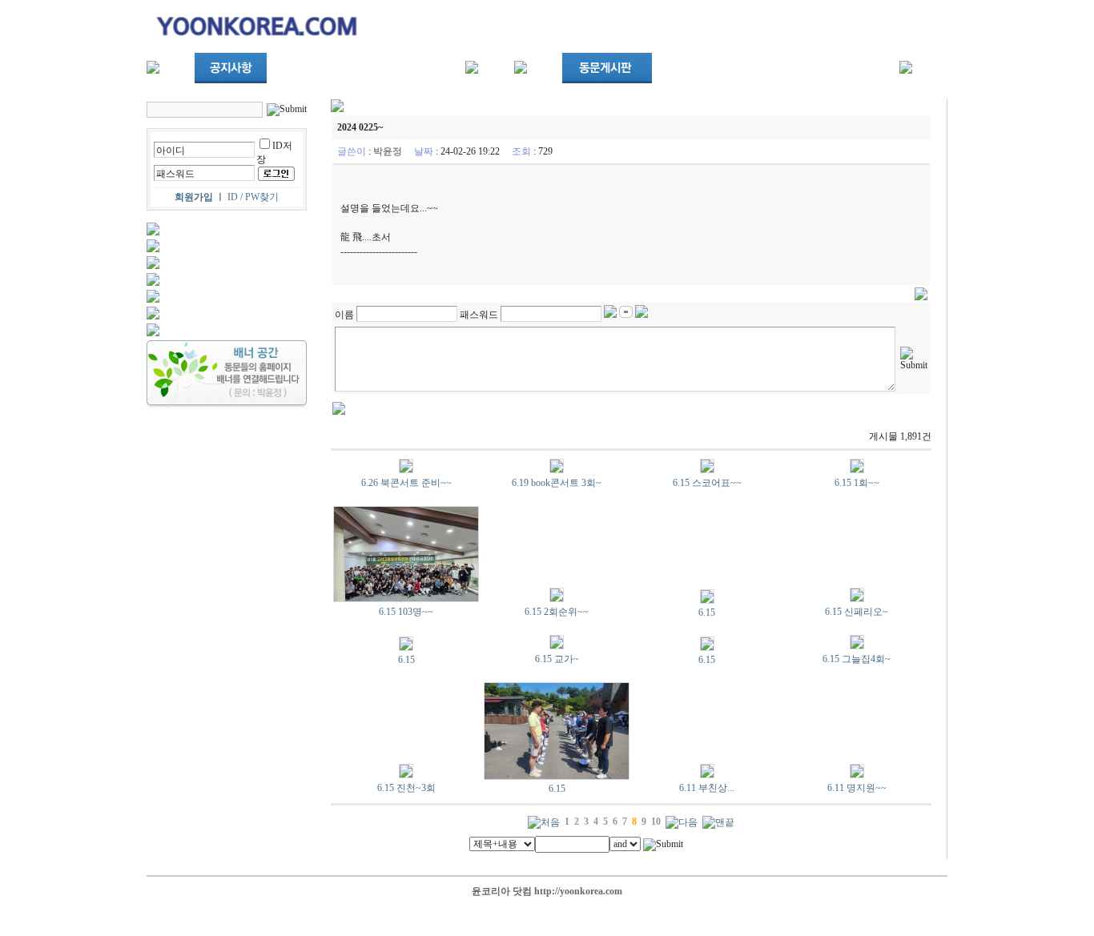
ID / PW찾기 (253, 197)
